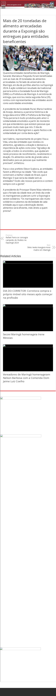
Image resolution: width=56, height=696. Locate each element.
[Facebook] (28, 692)
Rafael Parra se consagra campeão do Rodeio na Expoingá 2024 (17, 239)
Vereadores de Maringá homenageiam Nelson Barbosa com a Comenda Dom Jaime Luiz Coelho (26, 378)
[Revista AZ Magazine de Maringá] (28, 4)
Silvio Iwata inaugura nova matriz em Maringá (38, 247)
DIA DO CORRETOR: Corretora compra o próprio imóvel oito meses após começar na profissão (27, 294)
